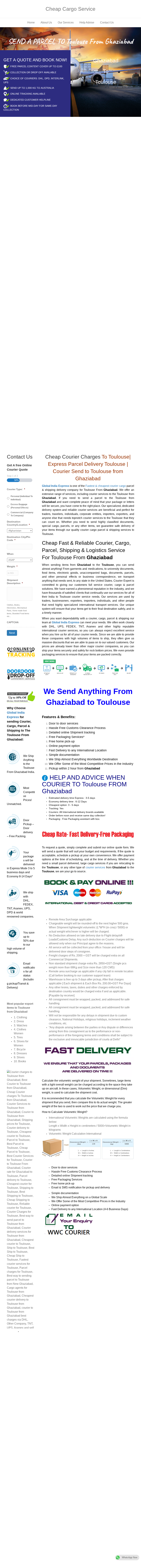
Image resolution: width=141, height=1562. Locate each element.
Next (12, 632)
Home (31, 22)
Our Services (66, 22)
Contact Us (107, 22)
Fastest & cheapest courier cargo (105, 485)
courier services (95, 867)
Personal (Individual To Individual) (22, 498)
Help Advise (86, 22)
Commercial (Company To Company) (22, 514)
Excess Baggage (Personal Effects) (19, 506)
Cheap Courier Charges (72, 457)
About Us (46, 22)
